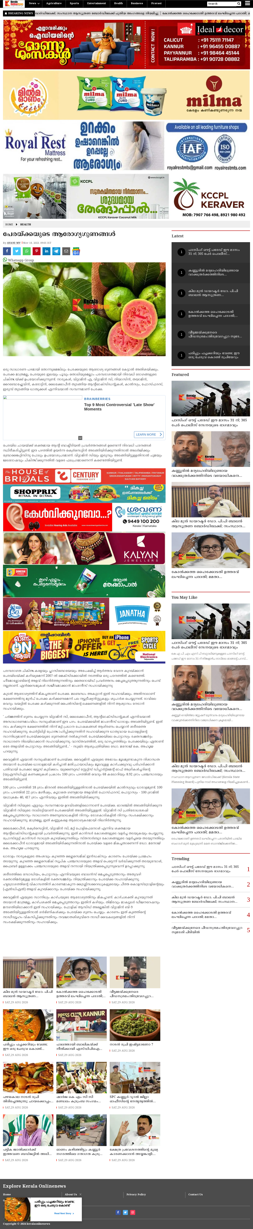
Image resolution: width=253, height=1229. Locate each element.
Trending (180, 859)
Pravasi (156, 3)
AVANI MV (14, 243)
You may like (184, 597)
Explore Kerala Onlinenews (34, 1186)
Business (137, 3)
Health (118, 3)
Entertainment (96, 3)
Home (9, 224)
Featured (180, 375)
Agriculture (54, 3)
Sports (74, 3)
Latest (177, 236)
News (32, 3)
